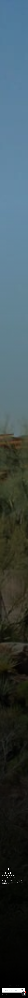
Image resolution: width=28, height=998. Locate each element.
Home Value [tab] (19, 985)
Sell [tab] (10, 985)
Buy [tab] (4, 985)
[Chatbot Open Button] (23, 993)
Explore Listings (6, 994)
